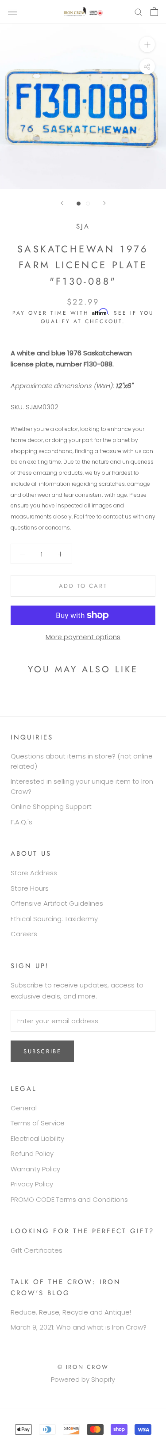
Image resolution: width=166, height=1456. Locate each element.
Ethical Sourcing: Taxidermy (54, 918)
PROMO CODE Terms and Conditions (69, 1199)
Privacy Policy (32, 1184)
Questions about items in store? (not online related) (82, 761)
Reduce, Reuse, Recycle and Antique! (71, 1312)
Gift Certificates (36, 1250)
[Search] (139, 11)
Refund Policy (32, 1153)
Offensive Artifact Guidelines (57, 903)
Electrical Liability (37, 1138)
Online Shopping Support (51, 806)
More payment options (83, 636)
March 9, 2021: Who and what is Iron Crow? (79, 1327)
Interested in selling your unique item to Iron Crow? (82, 786)
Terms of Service (38, 1123)
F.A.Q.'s (21, 822)
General (24, 1108)
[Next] (104, 203)
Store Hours (30, 888)
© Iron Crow (83, 1367)
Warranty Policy (35, 1169)
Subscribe (42, 1051)
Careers (24, 933)
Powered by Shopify (83, 1379)
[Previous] (62, 203)
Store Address (34, 872)
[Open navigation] (12, 11)
